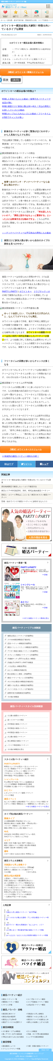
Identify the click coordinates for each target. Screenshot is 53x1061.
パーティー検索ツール (15, 16)
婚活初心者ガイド (8, 1014)
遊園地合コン (33, 804)
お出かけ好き (20, 854)
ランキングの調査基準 (25, 1053)
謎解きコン (29, 773)
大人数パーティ (30, 769)
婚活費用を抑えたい (25, 881)
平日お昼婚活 (18, 776)
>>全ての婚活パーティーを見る (37, 806)
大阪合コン (31, 843)
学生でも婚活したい (21, 878)
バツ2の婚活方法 (28, 885)
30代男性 (15, 834)
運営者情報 (13, 1053)
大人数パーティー (18, 786)
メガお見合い (18, 773)
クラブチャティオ (42, 291)
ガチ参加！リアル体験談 (11, 1031)
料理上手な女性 (10, 892)
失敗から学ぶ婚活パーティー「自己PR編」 (22, 912)
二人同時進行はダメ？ (12, 885)
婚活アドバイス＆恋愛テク (12, 1022)
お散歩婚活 (21, 802)
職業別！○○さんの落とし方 (37, 1017)
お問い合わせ (19, 1056)
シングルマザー (24, 826)
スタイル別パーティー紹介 (16, 759)
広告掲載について (32, 1056)
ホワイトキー (25, 291)
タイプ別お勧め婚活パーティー (18, 814)
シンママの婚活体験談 (35, 1037)
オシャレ (27, 821)
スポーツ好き (9, 854)
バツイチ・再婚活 (10, 826)
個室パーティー (27, 793)
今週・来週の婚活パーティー (38, 1046)
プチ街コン (8, 773)
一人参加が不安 (10, 897)
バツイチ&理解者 (10, 784)
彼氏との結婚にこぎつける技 (38, 1022)
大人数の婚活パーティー (16, 737)
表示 (15, 80)
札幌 (14, 843)
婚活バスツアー (29, 771)
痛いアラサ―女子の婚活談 (12, 1034)
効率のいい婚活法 (10, 870)
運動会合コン (22, 804)
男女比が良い (32, 823)
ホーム (3, 20)
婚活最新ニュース (8, 1046)
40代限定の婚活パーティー (17, 732)
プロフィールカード (11, 867)
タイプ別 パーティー (36, 16)
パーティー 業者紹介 (5, 16)
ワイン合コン (31, 802)
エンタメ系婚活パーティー (14, 769)
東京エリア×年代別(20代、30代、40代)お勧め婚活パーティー (25, 491)
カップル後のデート (25, 870)
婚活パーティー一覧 (9, 999)
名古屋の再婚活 (30, 845)
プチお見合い (18, 766)
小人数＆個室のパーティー (17, 716)
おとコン (25, 602)
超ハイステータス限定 (15, 720)
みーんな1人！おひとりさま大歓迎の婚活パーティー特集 (27, 935)
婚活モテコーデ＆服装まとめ (38, 1019)
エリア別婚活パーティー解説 (38, 1002)
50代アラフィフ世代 (11, 837)
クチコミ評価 (7, 1005)
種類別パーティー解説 (10, 1002)
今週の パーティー (26, 16)
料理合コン (8, 766)
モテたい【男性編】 (27, 867)
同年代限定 (8, 776)
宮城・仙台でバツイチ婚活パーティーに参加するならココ (24, 501)
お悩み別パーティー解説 (36, 1005)
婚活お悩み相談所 (8, 1017)
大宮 (10, 843)
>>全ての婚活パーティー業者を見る (35, 618)
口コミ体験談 (32, 1031)
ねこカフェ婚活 (10, 802)
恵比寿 (12, 848)
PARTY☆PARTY (9, 291)
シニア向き (24, 837)
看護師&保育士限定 (25, 784)
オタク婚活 (41, 802)
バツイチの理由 (10, 894)
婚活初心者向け (10, 823)
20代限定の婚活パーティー (17, 724)
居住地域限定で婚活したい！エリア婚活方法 (19, 487)
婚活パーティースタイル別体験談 (26, 706)
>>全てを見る (31, 872)
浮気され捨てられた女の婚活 (13, 1037)
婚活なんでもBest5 (9, 1019)
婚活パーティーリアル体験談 (26, 628)
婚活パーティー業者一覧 (15, 563)
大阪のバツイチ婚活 (16, 845)
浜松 (25, 848)
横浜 (5, 845)
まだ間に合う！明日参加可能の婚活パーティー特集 (25, 930)
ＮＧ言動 (7, 872)
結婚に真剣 (21, 823)
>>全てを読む (22, 897)
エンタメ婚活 (29, 776)
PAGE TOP (45, 1050)
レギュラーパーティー (12, 793)
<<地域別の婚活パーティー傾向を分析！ (20, 456)
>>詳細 (44, 575)
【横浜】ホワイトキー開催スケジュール (25, 72)
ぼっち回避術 (9, 883)
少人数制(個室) (9, 821)
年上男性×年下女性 (11, 782)
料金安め (19, 821)
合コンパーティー (31, 766)
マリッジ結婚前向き (26, 782)
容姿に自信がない (10, 881)
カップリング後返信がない (25, 883)
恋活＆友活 (30, 786)
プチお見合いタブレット (13, 771)
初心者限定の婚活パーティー (18, 741)
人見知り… (8, 878)
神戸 (23, 843)
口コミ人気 (18, 828)
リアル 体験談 (47, 16)
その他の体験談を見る (15, 749)
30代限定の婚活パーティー (17, 728)
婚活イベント (28, 828)
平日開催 (7, 786)
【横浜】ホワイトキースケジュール (25, 449)
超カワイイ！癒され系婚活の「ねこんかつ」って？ (25, 925)
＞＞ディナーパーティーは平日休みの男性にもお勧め (26, 233)
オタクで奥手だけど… (25, 892)
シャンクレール (28, 584)
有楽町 (6, 848)
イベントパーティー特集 (11, 1049)
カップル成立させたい (12, 888)
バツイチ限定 (9, 795)
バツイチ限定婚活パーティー (18, 745)
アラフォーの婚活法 (24, 894)
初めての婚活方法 (28, 888)
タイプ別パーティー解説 (36, 999)
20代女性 (7, 834)
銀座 (5, 843)
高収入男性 (8, 828)
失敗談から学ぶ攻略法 (35, 1014)
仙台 (19, 843)
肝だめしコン (44, 804)
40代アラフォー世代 (27, 834)
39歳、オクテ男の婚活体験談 (38, 1034)
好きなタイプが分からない (14, 890)
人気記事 (7, 905)
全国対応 (19, 848)
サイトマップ (39, 1053)
